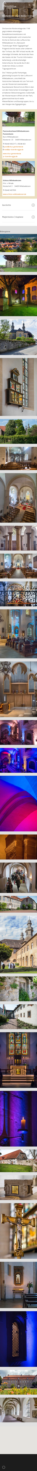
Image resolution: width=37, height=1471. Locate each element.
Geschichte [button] (6, 205)
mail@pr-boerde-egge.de (13, 149)
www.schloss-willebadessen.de (14, 194)
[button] (33, 5)
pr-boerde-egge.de (10, 156)
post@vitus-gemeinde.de (13, 147)
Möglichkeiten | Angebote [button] (12, 217)
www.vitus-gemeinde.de (12, 153)
